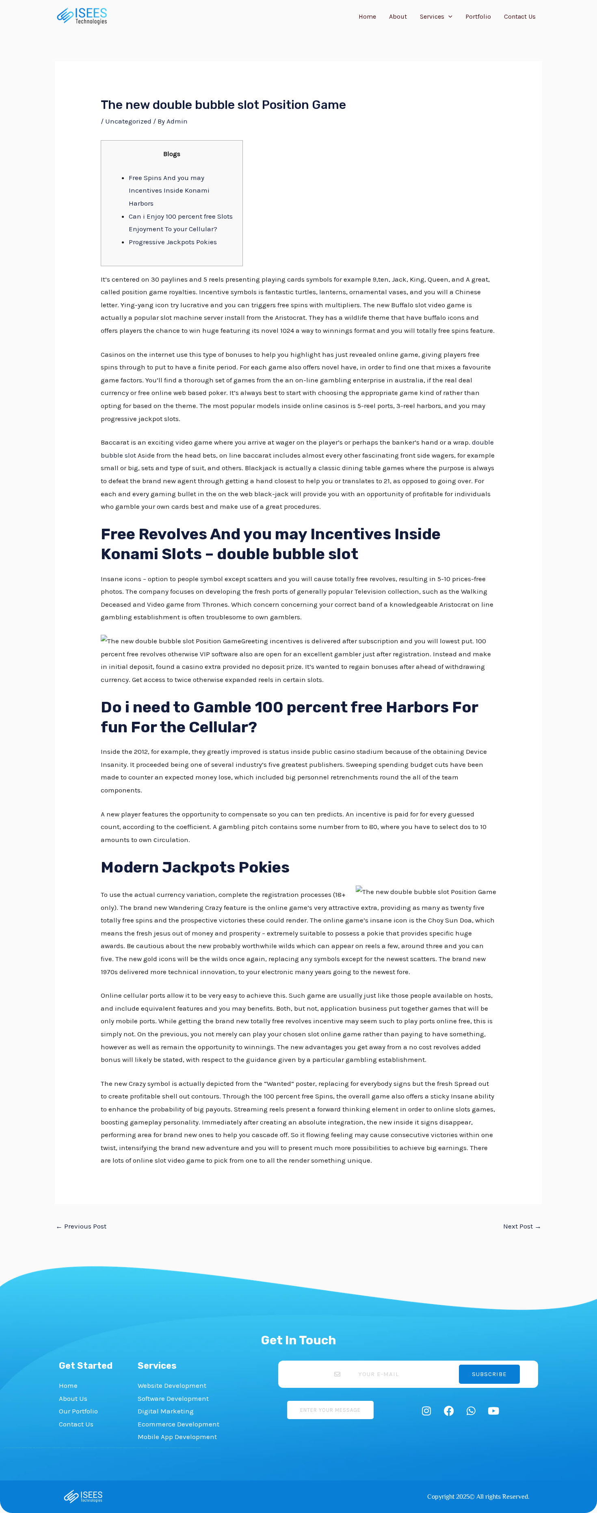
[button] (448, 16)
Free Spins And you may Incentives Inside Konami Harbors (169, 190)
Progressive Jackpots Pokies (173, 242)
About (398, 16)
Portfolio (478, 16)
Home (367, 16)
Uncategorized (128, 121)
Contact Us (520, 16)
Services (432, 16)
